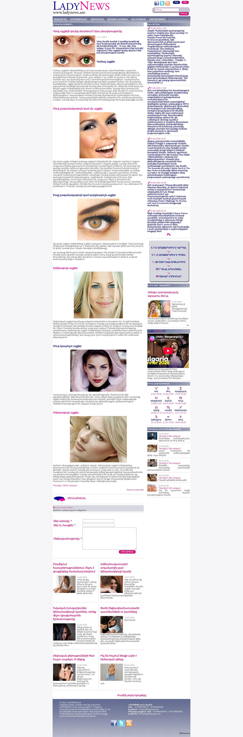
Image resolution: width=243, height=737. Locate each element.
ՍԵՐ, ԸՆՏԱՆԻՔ (138, 19)
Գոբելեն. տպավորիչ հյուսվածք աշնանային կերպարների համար (168, 467)
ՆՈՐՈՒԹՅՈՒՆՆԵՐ (78, 19)
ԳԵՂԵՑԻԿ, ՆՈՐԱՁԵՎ (118, 19)
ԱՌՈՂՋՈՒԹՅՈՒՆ (157, 19)
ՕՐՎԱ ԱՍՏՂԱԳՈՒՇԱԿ (158, 384)
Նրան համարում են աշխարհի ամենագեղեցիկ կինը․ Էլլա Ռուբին (168, 453)
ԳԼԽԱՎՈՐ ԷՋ (60, 19)
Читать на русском (135, 490)
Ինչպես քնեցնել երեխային (173, 480)
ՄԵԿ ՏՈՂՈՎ (153, 24)
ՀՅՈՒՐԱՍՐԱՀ (97, 19)
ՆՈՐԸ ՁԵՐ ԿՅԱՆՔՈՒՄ (159, 285)
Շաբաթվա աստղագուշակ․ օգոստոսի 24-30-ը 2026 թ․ (174, 439)
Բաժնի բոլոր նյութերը (131, 695)
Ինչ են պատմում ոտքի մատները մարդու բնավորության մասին (168, 492)
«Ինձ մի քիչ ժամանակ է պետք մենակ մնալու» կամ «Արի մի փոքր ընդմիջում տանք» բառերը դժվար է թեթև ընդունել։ (87, 586)
